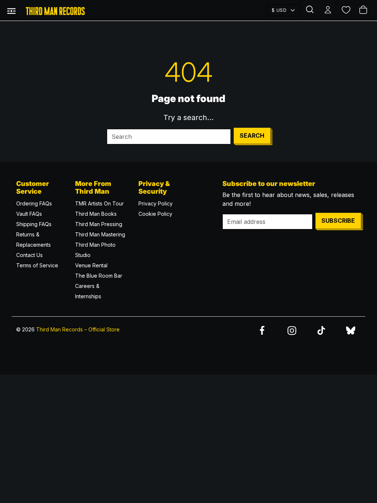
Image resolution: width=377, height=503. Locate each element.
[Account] (328, 10)
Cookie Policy (155, 214)
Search (252, 135)
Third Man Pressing (98, 224)
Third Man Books (96, 214)
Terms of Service (37, 265)
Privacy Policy (155, 203)
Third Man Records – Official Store (78, 329)
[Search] (310, 10)
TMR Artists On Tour (99, 203)
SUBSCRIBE (338, 220)
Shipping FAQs (34, 224)
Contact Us (29, 255)
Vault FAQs (29, 214)
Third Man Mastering (100, 234)
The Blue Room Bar (98, 275)
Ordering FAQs (34, 203)
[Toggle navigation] (11, 10)
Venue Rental (91, 265)
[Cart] (363, 10)
